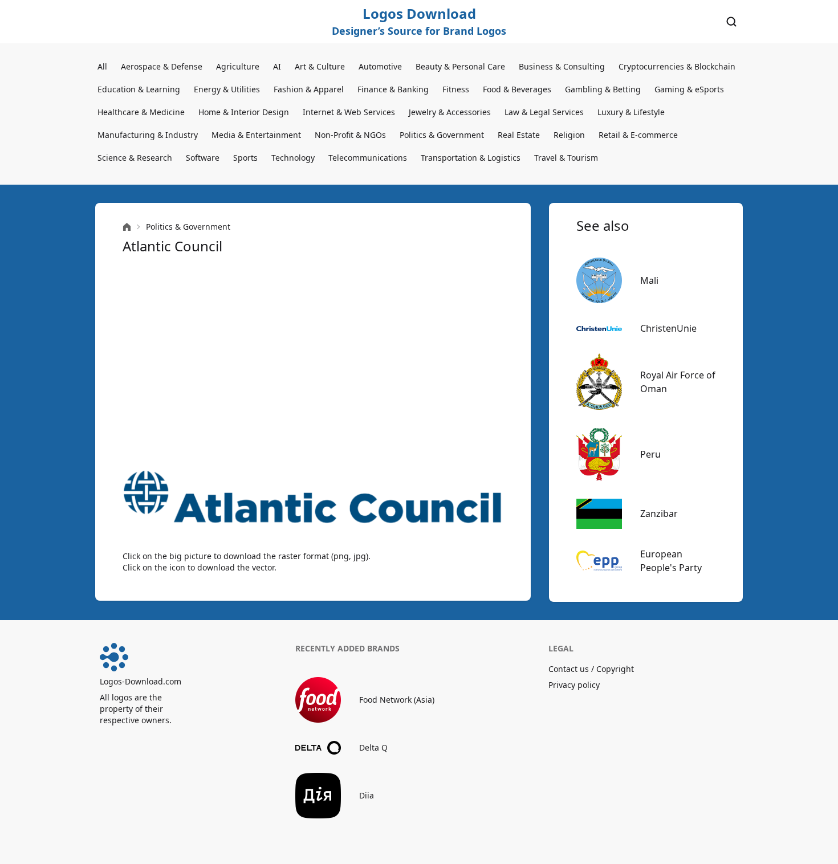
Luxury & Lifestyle (631, 112)
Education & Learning (138, 89)
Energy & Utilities (227, 89)
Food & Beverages (517, 89)
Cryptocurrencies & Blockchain (677, 66)
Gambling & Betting (603, 89)
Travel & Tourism (566, 157)
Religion (569, 134)
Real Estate (519, 134)
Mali (649, 280)
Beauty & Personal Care (460, 66)
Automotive (380, 66)
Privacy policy (574, 684)
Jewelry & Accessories (450, 112)
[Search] (731, 21)
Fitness (455, 89)
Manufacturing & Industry (147, 134)
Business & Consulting (562, 66)
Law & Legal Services (544, 112)
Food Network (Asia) (396, 699)
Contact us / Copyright (591, 668)
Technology (293, 157)
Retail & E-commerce (638, 134)
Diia (366, 795)
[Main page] (127, 227)
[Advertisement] (313, 362)
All (102, 66)
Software (202, 157)
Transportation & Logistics (470, 157)
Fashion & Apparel (309, 89)
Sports (245, 157)
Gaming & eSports (689, 89)
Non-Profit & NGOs (350, 134)
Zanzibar (659, 513)
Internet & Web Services (349, 112)
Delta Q (373, 747)
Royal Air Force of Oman (677, 382)
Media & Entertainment (256, 134)
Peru (650, 454)
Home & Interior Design (243, 112)
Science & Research (134, 157)
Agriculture (237, 66)
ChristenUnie (668, 328)
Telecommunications (367, 157)
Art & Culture (320, 66)
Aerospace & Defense (161, 66)
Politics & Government (442, 134)
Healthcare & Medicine (141, 112)
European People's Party (671, 561)
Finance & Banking (393, 89)
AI (277, 66)
